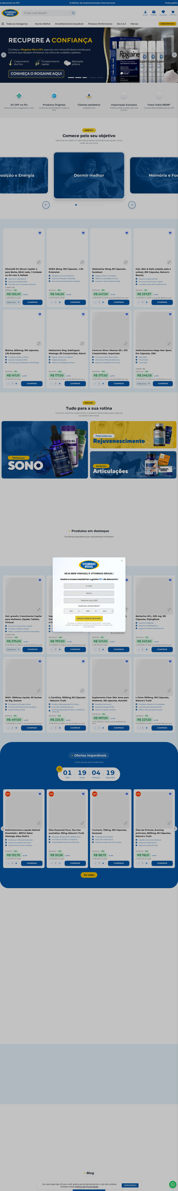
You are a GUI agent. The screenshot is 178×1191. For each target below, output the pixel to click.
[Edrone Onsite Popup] (89, 595)
